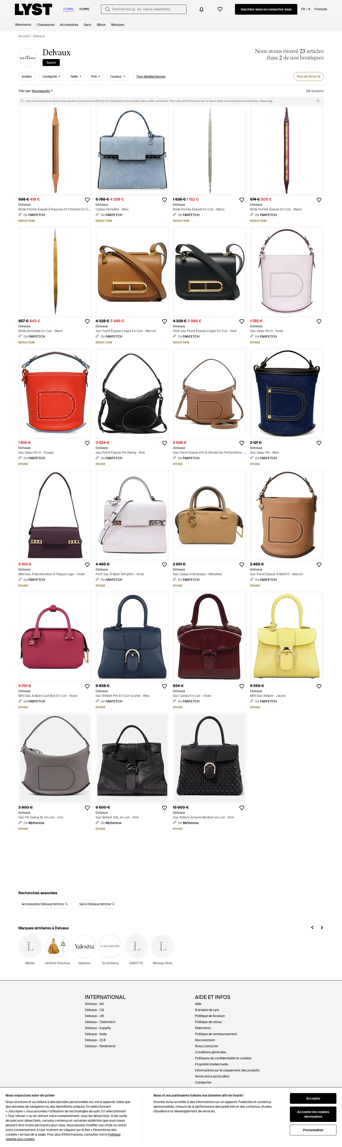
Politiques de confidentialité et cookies (223, 1058)
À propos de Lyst (207, 1010)
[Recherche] (108, 9)
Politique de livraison (210, 1016)
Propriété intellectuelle (211, 1064)
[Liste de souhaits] (220, 9)
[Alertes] (201, 9)
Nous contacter (206, 1046)
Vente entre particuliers (212, 1076)
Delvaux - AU (94, 1004)
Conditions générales (210, 1052)
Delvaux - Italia (96, 1034)
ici (270, 101)
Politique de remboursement (216, 1034)
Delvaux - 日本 (95, 1040)
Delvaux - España (98, 1028)
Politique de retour (208, 1022)
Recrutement (205, 1040)
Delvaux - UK (94, 1016)
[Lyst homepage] (33, 9)
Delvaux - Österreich (100, 1022)
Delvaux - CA (94, 1010)
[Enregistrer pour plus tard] (87, 200)
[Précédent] (312, 928)
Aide (198, 1004)
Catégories (203, 1082)
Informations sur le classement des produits (227, 1070)
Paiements (203, 1028)
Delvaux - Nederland (100, 1046)
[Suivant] (322, 928)
